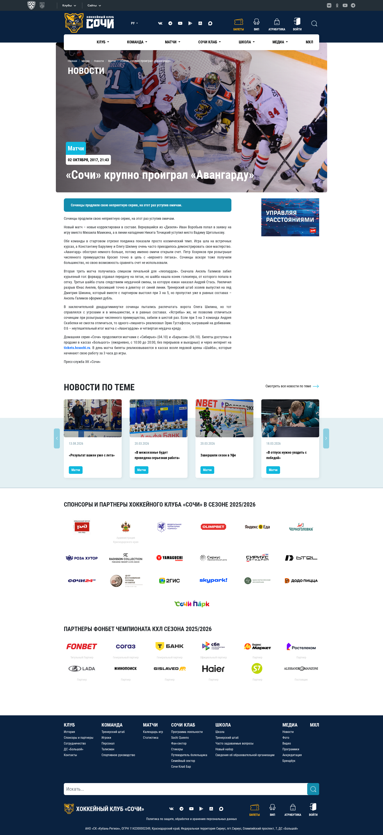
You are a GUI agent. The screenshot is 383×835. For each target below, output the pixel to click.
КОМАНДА (112, 725)
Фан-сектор (179, 743)
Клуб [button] (101, 42)
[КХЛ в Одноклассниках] (337, 5)
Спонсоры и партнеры (78, 738)
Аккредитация (292, 755)
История (69, 732)
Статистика (150, 738)
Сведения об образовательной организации (244, 755)
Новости (288, 732)
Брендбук (288, 761)
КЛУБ (69, 725)
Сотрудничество (75, 743)
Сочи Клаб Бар (181, 766)
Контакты (70, 755)
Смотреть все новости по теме (289, 386)
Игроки (106, 738)
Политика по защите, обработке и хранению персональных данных (191, 819)
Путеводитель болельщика (189, 755)
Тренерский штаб (113, 732)
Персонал (108, 743)
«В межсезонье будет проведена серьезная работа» (157, 455)
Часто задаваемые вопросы (234, 743)
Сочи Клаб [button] (208, 42)
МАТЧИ (150, 725)
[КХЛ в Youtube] (345, 5)
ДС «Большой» (73, 749)
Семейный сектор (183, 761)
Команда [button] (135, 42)
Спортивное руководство (118, 755)
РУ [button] (133, 23)
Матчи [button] (171, 42)
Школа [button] (245, 42)
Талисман (108, 749)
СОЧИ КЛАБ (183, 725)
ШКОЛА (223, 725)
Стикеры (177, 749)
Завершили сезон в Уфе (218, 455)
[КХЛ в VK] (329, 5)
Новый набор (224, 749)
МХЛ (309, 42)
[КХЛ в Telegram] (353, 5)
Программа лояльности (187, 732)
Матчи (75, 470)
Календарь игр (153, 732)
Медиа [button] (278, 42)
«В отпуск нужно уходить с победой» (286, 455)
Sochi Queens (180, 738)
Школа (219, 732)
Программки (290, 749)
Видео (286, 743)
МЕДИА (289, 725)
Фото (285, 738)
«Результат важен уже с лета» (92, 455)
